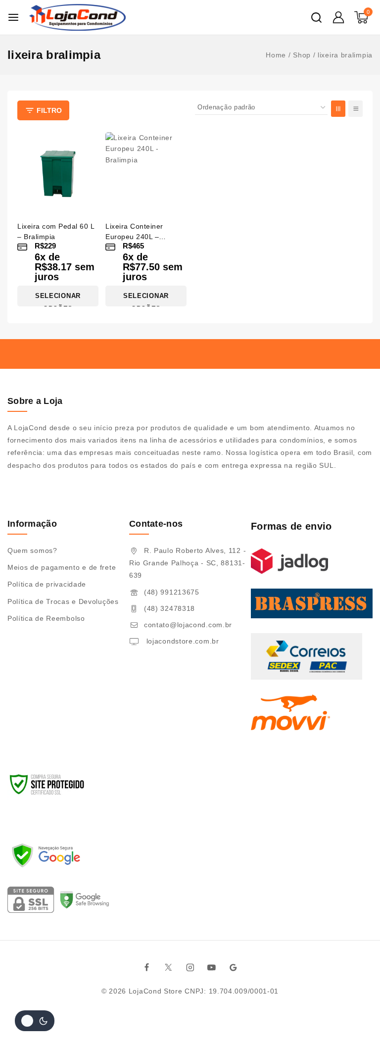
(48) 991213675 (171, 592)
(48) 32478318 (169, 608)
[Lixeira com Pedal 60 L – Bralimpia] (57, 172)
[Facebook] (147, 967)
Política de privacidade (46, 584)
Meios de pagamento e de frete (61, 567)
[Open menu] (13, 17)
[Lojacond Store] (77, 17)
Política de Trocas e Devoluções (63, 601)
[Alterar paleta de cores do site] (34, 1020)
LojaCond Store (156, 991)
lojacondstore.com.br (181, 641)
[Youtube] (211, 967)
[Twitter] (168, 967)
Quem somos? (32, 550)
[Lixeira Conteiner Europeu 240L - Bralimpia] (146, 172)
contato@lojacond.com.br (188, 625)
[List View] (355, 108)
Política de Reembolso (46, 618)
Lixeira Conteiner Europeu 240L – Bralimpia (134, 236)
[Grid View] (338, 108)
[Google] (233, 967)
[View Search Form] (316, 17)
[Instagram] (190, 967)
